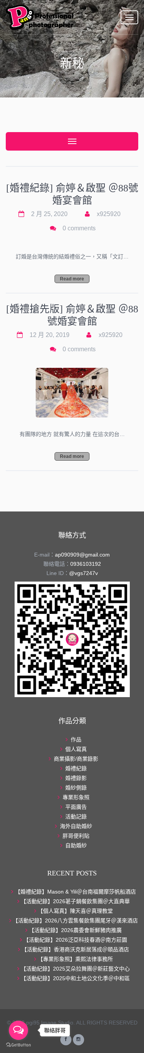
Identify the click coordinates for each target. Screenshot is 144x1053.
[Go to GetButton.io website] (18, 1045)
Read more (72, 279)
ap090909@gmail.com (82, 555)
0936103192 (85, 564)
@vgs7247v (83, 573)
